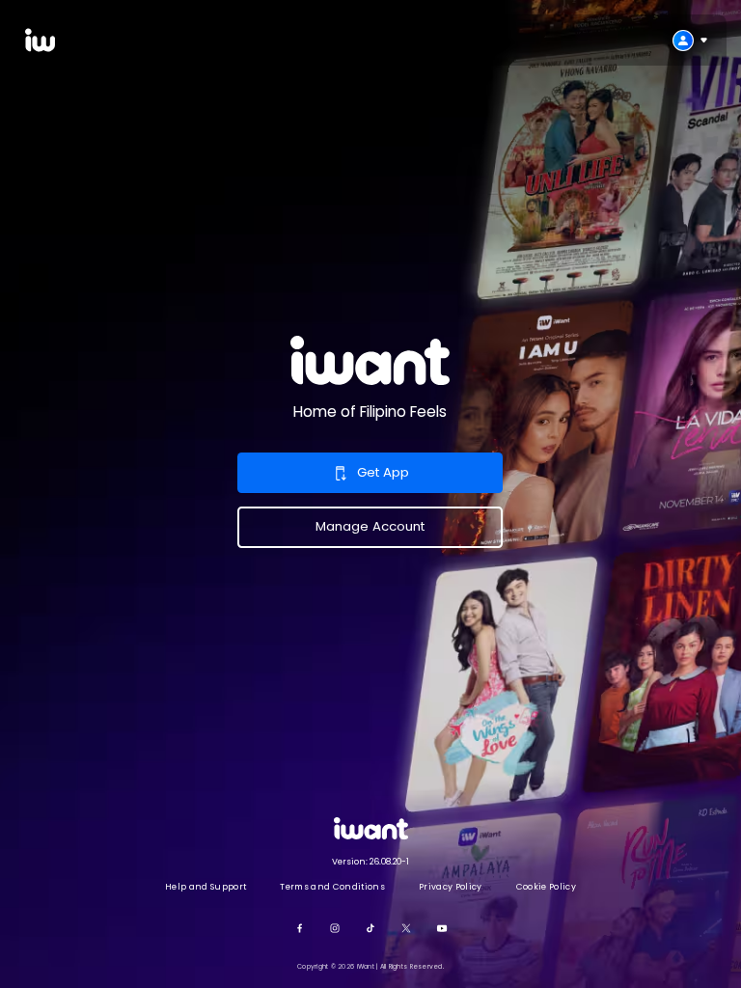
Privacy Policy (450, 886)
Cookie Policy (546, 886)
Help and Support (205, 886)
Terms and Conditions (332, 886)
